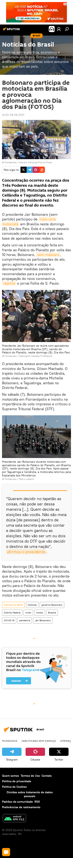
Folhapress (11, 162)
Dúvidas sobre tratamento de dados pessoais (30, 794)
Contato (47, 776)
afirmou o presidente (26, 551)
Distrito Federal (12, 612)
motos (39, 612)
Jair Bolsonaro (43, 620)
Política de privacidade (16, 781)
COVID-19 (9, 620)
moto (28, 612)
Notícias (32, 604)
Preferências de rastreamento (21, 807)
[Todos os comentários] (6, 852)
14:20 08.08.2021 (13, 115)
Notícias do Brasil (13, 604)
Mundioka (9, 741)
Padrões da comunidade (17, 801)
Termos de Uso (30, 776)
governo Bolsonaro (52, 604)
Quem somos (10, 776)
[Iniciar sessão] (59, 29)
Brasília (52, 612)
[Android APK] (14, 818)
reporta (9, 283)
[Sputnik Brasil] (12, 30)
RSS (37, 801)
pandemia (24, 620)
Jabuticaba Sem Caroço (38, 741)
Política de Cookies (14, 787)
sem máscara (48, 254)
